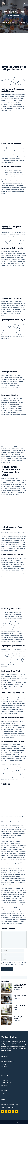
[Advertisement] (14, 51)
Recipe (5, 1066)
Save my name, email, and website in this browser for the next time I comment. (14, 963)
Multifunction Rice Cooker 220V (20, 995)
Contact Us (6, 1085)
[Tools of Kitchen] (3, 3)
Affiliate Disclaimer (8, 1082)
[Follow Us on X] (6, 1111)
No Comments (22, 22)
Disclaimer (5, 1088)
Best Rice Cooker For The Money (20, 1006)
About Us (5, 1080)
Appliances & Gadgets (14, 15)
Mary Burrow (15, 25)
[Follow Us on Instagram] (13, 1111)
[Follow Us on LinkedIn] (9, 1111)
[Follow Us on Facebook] (2, 1111)
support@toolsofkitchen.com (10, 1104)
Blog (4, 1064)
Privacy (5, 1090)
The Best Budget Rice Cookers (19, 1017)
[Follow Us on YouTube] (16, 1111)
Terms (4, 1093)
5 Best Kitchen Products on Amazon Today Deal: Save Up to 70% (20, 985)
